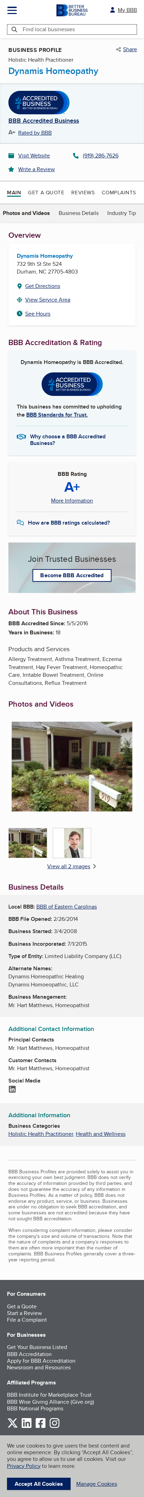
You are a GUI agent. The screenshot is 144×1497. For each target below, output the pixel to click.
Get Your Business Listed (37, 1347)
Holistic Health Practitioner (40, 1134)
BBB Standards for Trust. (57, 415)
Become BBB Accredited (71, 575)
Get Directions (42, 286)
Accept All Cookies (39, 1484)
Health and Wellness (100, 1134)
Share (130, 49)
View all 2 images (68, 866)
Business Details (79, 213)
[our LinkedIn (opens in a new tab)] (26, 1427)
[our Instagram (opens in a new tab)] (54, 1427)
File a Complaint (27, 1320)
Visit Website (34, 155)
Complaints (119, 192)
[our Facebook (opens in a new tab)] (40, 1427)
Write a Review (36, 169)
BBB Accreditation (29, 1354)
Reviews (83, 192)
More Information (72, 501)
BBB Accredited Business (43, 121)
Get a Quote (46, 192)
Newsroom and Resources (39, 1367)
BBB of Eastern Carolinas (66, 907)
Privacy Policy (24, 1466)
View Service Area (47, 299)
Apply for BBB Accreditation (41, 1361)
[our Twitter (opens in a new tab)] (12, 1427)
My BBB (127, 10)
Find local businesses (49, 29)
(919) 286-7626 (100, 155)
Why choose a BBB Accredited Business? (68, 439)
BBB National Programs (35, 1408)
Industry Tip (121, 213)
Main (14, 192)
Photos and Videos (26, 213)
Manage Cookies (96, 1484)
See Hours (37, 313)
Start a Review (24, 1313)
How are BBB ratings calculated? (69, 523)
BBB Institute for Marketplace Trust (49, 1395)
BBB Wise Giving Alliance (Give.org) (50, 1402)
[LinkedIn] (12, 1089)
